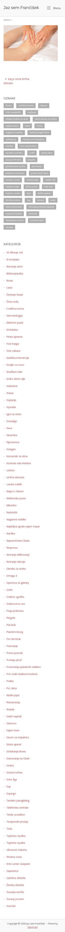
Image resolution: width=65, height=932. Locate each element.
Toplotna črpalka (15, 835)
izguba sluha (12, 126)
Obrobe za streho (16, 568)
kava (27, 126)
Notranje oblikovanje (17, 554)
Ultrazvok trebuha (16, 849)
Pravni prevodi (14, 653)
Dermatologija (14, 315)
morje (39, 126)
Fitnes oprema (14, 336)
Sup (8, 786)
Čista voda (12, 301)
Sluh (29, 193)
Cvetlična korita (15, 308)
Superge (11, 793)
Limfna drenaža (15, 477)
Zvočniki (11, 906)
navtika (9, 146)
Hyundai (11, 407)
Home (7, 20)
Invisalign (11, 421)
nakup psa (11, 139)
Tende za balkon (15, 814)
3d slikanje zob (14, 252)
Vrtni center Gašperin (18, 864)
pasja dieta (46, 153)
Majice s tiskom (15, 491)
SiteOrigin (32, 927)
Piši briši (11, 624)
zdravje (9, 227)
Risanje (10, 709)
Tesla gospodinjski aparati (41, 207)
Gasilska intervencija (17, 357)
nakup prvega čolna (39, 132)
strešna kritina (13, 200)
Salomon (11, 723)
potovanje (37, 166)
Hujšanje (11, 400)
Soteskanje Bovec (16, 751)
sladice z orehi (13, 193)
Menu (56, 8)
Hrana (9, 393)
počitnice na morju (15, 173)
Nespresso (12, 547)
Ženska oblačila (15, 885)
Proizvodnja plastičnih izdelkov (23, 667)
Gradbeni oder (14, 371)
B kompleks (12, 259)
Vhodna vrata (14, 857)
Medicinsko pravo (16, 498)
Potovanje (12, 646)
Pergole (10, 617)
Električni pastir (14, 322)
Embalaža (12, 329)
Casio (9, 287)
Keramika (11, 435)
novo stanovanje (28, 146)
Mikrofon (11, 505)
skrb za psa (31, 186)
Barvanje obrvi (14, 266)
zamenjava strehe (14, 220)
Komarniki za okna (17, 456)
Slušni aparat (44, 193)
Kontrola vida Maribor (18, 463)
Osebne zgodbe (15, 596)
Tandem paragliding (17, 800)
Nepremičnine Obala (17, 540)
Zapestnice (12, 871)
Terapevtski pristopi (17, 821)
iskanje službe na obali (17, 119)
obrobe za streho (14, 153)
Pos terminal (13, 639)
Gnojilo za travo (15, 364)
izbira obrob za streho (46, 119)
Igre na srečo (13, 414)
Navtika (10, 533)
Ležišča (10, 470)
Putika (10, 681)
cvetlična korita (25, 105)
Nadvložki (11, 512)
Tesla (9, 828)
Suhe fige (11, 779)
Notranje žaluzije (15, 561)
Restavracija (13, 702)
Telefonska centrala (17, 807)
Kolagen (11, 449)
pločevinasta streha (15, 166)
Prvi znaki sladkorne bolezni (22, 674)
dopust (43, 105)
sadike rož (50, 180)
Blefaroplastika (14, 273)
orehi (31, 153)
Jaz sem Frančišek (21, 7)
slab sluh (48, 186)
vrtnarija (33, 213)
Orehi (9, 589)
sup (29, 200)
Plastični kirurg (14, 632)
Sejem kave (12, 730)
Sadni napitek (14, 716)
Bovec (9, 105)
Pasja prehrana (14, 610)
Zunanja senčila (15, 892)
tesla (53, 200)
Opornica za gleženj (17, 582)
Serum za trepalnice (17, 737)
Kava (9, 428)
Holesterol (12, 386)
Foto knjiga (12, 343)
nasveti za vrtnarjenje (33, 139)
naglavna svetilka (14, 132)
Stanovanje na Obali (17, 758)
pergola (31, 159)
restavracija (32, 180)
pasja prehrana (13, 159)
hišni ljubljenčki (13, 112)
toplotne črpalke (14, 213)
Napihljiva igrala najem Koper (23, 526)
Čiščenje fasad (14, 294)
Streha (10, 765)
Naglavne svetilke (16, 519)
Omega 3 (11, 575)
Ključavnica (12, 442)
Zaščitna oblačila (15, 878)
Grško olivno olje (15, 378)
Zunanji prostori (15, 899)
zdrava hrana (37, 220)
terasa (40, 200)
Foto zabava (13, 350)
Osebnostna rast (15, 603)
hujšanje (32, 112)
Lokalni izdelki (14, 484)
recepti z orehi (13, 180)
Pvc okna (11, 688)
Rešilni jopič (13, 695)
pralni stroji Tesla (39, 173)
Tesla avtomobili (14, 207)
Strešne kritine (14, 772)
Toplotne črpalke (15, 842)
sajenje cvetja (12, 186)
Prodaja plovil (14, 660)
